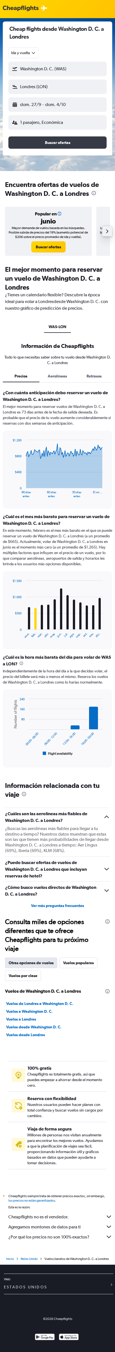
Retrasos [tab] (94, 376)
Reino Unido (29, 1259)
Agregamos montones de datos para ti (44, 1227)
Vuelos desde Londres (25, 1035)
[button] (57, 69)
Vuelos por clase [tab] (23, 975)
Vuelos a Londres (21, 1019)
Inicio (10, 1259)
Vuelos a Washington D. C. (29, 1011)
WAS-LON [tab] (57, 326)
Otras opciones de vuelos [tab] (31, 963)
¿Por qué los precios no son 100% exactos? (48, 1237)
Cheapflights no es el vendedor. (38, 1216)
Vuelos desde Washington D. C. (34, 1027)
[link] (48, 246)
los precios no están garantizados (31, 1200)
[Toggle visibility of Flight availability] (58, 754)
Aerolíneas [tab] (57, 376)
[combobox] (23, 52)
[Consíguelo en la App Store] (69, 1337)
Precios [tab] (21, 376)
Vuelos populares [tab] (78, 963)
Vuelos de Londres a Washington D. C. (39, 1003)
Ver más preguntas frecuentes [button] (57, 905)
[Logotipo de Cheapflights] (21, 8)
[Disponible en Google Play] (44, 1337)
